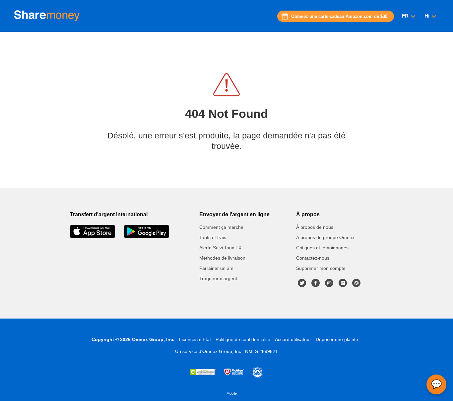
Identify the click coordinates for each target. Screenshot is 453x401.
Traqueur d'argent (218, 278)
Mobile (232, 393)
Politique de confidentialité (243, 339)
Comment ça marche (221, 227)
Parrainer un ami (216, 268)
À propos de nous (314, 227)
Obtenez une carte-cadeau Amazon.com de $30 (339, 16)
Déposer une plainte (337, 339)
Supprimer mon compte (321, 268)
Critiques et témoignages (322, 247)
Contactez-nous (312, 258)
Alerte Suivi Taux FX (220, 247)
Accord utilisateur (293, 339)
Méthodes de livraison (222, 258)
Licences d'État (195, 339)
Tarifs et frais (212, 237)
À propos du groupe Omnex (325, 237)
